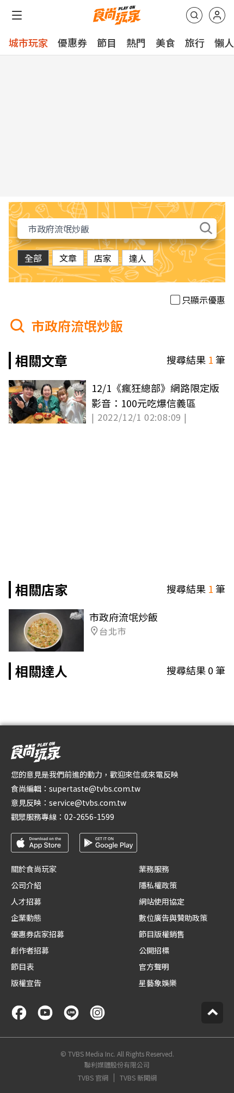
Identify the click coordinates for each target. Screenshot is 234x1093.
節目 (106, 42)
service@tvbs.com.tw (87, 802)
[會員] (217, 15)
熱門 (136, 42)
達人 (137, 257)
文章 (68, 257)
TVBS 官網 (93, 1077)
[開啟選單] (17, 15)
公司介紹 (26, 885)
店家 (103, 257)
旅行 (195, 42)
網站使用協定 (161, 901)
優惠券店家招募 (37, 933)
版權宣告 (26, 982)
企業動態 (26, 917)
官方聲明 (154, 966)
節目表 (22, 966)
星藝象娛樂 (158, 982)
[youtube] (45, 1012)
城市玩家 (28, 42)
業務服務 (154, 868)
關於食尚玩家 (34, 868)
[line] (71, 1012)
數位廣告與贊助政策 (173, 917)
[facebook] (19, 1012)
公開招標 (154, 950)
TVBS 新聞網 (138, 1077)
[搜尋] (194, 15)
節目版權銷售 (161, 933)
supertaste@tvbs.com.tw (94, 788)
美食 (165, 42)
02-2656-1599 (89, 816)
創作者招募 (30, 950)
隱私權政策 (158, 885)
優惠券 (72, 42)
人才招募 (26, 901)
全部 (33, 257)
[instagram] (97, 1012)
